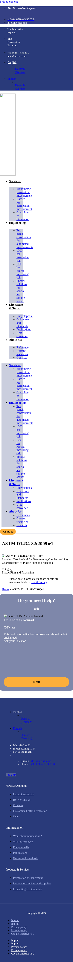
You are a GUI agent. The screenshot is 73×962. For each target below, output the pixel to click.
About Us (15, 340)
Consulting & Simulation (22, 216)
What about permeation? (27, 835)
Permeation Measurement (28, 877)
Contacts (21, 357)
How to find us (22, 799)
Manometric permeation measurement (24, 192)
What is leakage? (23, 841)
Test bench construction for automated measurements (24, 239)
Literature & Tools (16, 306)
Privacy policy (19, 927)
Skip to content (9, 1)
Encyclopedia (21, 847)
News (16, 816)
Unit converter (22, 334)
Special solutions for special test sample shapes (21, 291)
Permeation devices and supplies (32, 883)
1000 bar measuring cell (22, 255)
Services (15, 181)
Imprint (15, 920)
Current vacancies (22, 352)
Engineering (17, 222)
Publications (23, 329)
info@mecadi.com (40, 760)
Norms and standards (25, 858)
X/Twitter (9, 627)
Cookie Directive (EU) (23, 933)
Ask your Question (15, 641)
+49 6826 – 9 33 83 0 (42, 764)
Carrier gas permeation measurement (24, 204)
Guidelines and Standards (22, 323)
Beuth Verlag (39, 582)
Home (5, 589)
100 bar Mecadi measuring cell (22, 270)
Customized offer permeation (30, 810)
